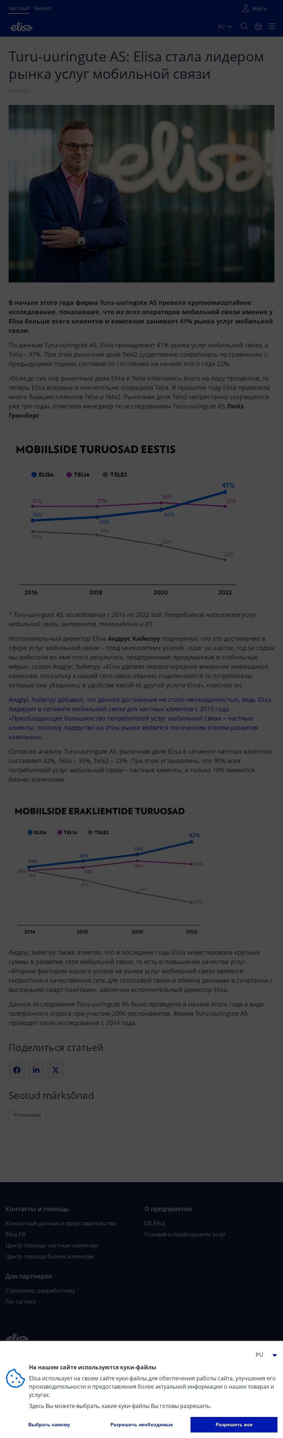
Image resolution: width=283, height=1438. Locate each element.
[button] (263, 1355)
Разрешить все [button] (234, 1424)
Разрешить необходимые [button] (141, 1424)
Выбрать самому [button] (49, 1424)
